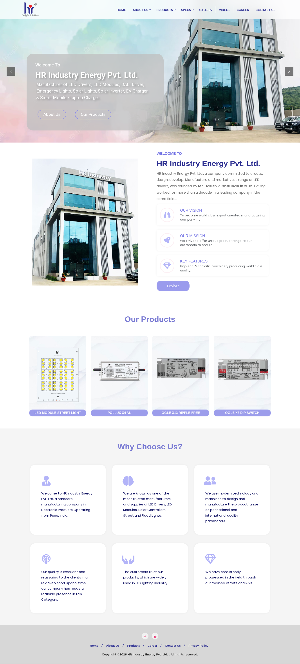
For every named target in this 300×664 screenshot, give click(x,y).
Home (94, 645)
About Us (51, 114)
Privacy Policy (198, 645)
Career (152, 645)
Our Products (93, 114)
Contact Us (173, 645)
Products (133, 645)
